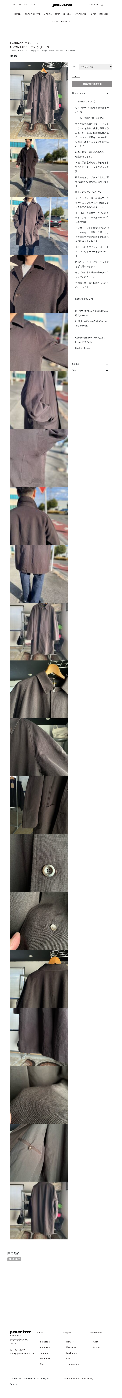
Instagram (45, 1342)
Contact (97, 1347)
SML (74, 66)
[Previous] (9, 1280)
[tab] (92, 93)
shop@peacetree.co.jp (21, 1353)
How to (70, 1342)
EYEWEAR (80, 14)
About (96, 1342)
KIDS (33, 4)
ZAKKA (48, 14)
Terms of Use (70, 1378)
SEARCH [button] (93, 4)
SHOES (67, 14)
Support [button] (67, 1332)
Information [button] (96, 1332)
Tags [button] (74, 370)
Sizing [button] (75, 364)
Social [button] (39, 1332)
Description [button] (78, 93)
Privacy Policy (85, 1378)
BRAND (18, 14)
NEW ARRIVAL (33, 14)
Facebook (45, 1358)
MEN (13, 4)
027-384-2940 (17, 1350)
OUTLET (66, 21)
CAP (57, 14)
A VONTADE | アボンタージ (24, 43)
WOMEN (23, 4)
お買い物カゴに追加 (92, 84)
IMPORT (103, 14)
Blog (42, 1364)
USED (54, 21)
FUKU (93, 14)
